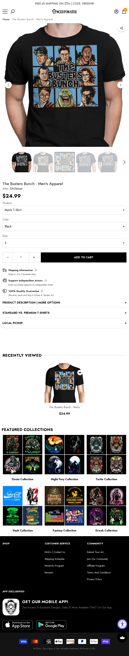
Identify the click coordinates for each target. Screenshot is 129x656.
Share (121, 28)
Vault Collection (23, 530)
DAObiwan (16, 189)
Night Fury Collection (64, 479)
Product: (7, 203)
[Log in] (116, 11)
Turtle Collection (106, 479)
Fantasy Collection (64, 530)
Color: (6, 219)
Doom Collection (22, 479)
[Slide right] (120, 85)
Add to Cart (83, 257)
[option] (64, 85)
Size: (5, 236)
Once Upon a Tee (50, 648)
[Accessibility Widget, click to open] (122, 624)
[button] (12, 11)
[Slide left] (8, 85)
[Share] (121, 28)
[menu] (5, 11)
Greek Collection (106, 530)
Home (6, 19)
